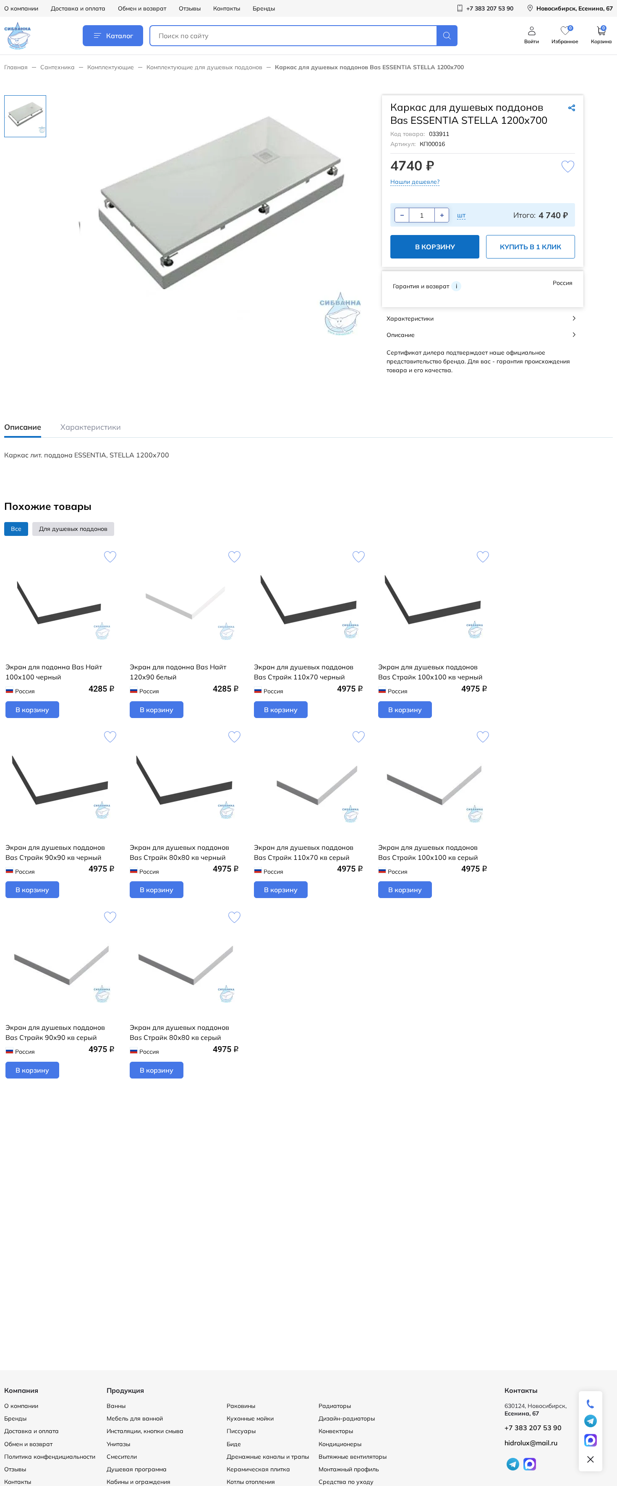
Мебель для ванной (135, 1418)
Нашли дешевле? (414, 181)
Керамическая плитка (258, 1469)
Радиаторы (335, 1406)
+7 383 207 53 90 (533, 1427)
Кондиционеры (340, 1444)
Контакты (226, 8)
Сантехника (57, 67)
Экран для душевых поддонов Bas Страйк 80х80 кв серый (179, 1032)
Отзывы (190, 8)
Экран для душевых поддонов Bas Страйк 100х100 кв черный (430, 672)
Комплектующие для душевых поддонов (204, 67)
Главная (16, 67)
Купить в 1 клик (530, 247)
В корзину (435, 247)
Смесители (122, 1456)
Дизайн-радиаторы (347, 1418)
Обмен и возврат (142, 8)
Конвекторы (336, 1431)
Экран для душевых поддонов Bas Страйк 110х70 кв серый (303, 852)
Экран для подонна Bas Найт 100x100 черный (53, 672)
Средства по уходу (346, 1482)
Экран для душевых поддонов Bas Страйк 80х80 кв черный (179, 852)
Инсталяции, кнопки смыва (145, 1431)
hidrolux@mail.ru (531, 1443)
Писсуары (241, 1431)
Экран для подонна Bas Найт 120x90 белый (178, 672)
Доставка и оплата (78, 8)
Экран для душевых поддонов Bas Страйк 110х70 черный (303, 672)
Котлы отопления (251, 1482)
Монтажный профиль (349, 1469)
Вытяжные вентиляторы (353, 1456)
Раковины (241, 1406)
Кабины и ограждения (138, 1482)
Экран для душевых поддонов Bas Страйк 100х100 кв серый (428, 852)
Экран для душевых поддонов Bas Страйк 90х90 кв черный (55, 852)
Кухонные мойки (250, 1418)
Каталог (119, 35)
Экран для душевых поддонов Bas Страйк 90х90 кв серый (55, 1032)
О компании (21, 8)
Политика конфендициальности (49, 1456)
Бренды (264, 8)
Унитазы (118, 1444)
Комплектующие (110, 67)
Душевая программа (137, 1469)
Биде (234, 1444)
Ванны (116, 1406)
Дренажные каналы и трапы (268, 1456)
